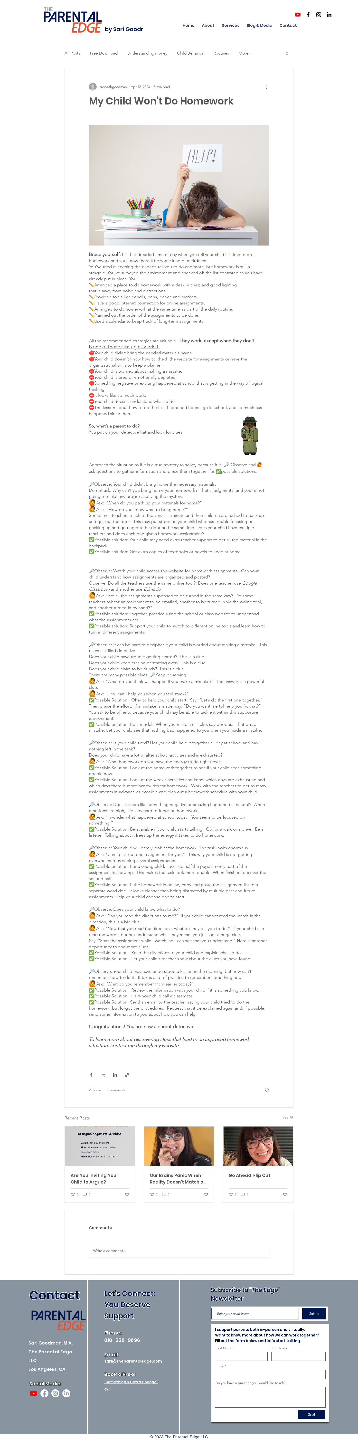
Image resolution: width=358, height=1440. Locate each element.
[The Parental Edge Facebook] (308, 14)
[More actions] (266, 87)
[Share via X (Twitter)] (103, 1075)
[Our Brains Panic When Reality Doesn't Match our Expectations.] (179, 1146)
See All (288, 1117)
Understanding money (147, 53)
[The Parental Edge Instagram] (318, 14)
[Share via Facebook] (91, 1075)
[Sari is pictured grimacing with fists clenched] (258, 1146)
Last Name (280, 1348)
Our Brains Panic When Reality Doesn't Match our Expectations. (179, 1178)
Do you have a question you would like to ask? (250, 1382)
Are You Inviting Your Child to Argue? (94, 1178)
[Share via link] (127, 1075)
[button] (287, 53)
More (243, 53)
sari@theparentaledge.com (133, 1361)
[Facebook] (44, 1393)
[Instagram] (55, 1393)
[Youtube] (297, 14)
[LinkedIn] (66, 1393)
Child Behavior (190, 53)
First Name (224, 1348)
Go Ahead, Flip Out (249, 1175)
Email (220, 1366)
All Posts (72, 53)
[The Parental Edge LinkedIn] (329, 14)
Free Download (104, 53)
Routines (221, 53)
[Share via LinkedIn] (115, 1075)
